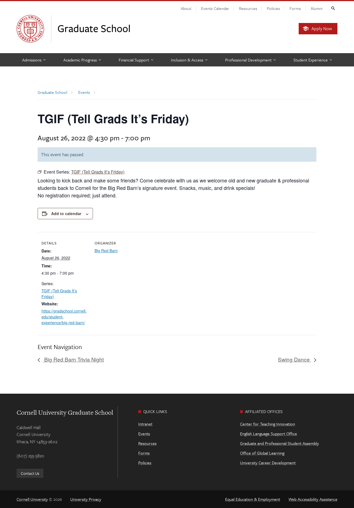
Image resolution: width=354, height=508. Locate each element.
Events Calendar (215, 8)
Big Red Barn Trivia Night (73, 359)
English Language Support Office (268, 433)
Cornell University (32, 499)
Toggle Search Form (332, 8)
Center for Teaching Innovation (267, 424)
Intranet (145, 424)
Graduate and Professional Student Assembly (279, 443)
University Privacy (85, 499)
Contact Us (30, 473)
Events (144, 433)
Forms (295, 8)
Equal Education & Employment (252, 499)
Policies (273, 8)
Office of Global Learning (262, 453)
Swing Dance (294, 359)
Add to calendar (66, 213)
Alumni (316, 8)
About (186, 8)
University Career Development (268, 463)
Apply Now (321, 28)
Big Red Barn (106, 250)
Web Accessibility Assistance (312, 499)
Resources (248, 8)
